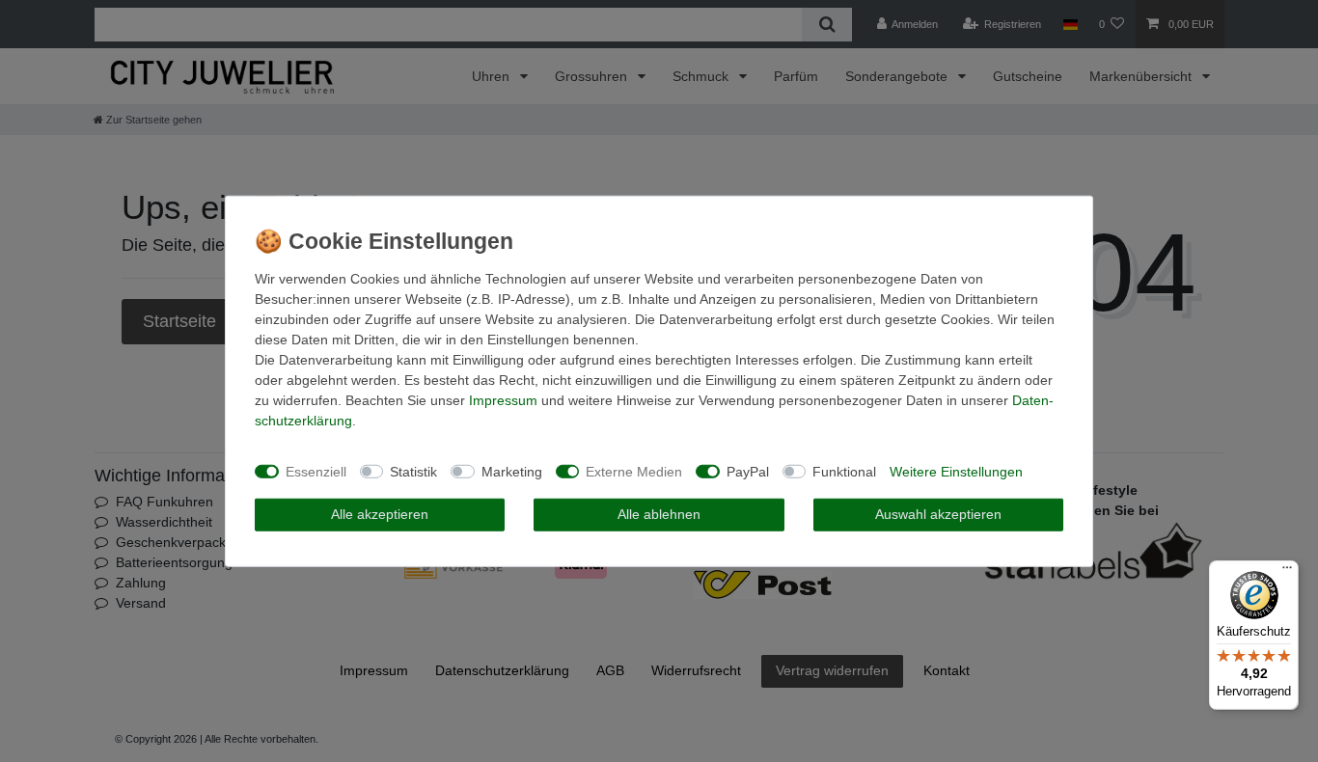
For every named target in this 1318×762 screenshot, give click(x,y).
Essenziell (316, 470)
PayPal (748, 470)
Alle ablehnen (659, 514)
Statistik (413, 470)
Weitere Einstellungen (956, 470)
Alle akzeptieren (379, 514)
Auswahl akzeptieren (938, 514)
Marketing (511, 470)
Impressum (503, 400)
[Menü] (1287, 572)
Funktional (844, 470)
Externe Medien (634, 470)
